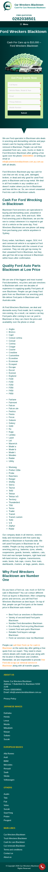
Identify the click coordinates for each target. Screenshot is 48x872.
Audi (6, 757)
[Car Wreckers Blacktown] (7, 6)
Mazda (7, 724)
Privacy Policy (10, 699)
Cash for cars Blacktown (14, 842)
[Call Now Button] (42, 866)
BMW (6, 761)
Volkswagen (9, 780)
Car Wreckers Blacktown (29, 4)
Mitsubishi (8, 728)
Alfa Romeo (9, 754)
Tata (5, 798)
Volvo (6, 805)
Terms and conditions (13, 850)
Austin (6, 794)
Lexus (6, 721)
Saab (6, 772)
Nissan (7, 732)
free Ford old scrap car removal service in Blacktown (23, 663)
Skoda (6, 776)
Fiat (5, 802)
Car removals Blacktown (14, 846)
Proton (6, 816)
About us (7, 857)
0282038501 (24, 18)
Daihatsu (8, 713)
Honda (7, 717)
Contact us (8, 853)
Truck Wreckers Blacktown (15, 838)
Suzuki (7, 739)
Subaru (7, 735)
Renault (7, 769)
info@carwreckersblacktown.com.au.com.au (22, 162)
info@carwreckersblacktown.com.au (25, 692)
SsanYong (8, 813)
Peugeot (7, 820)
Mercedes (8, 765)
